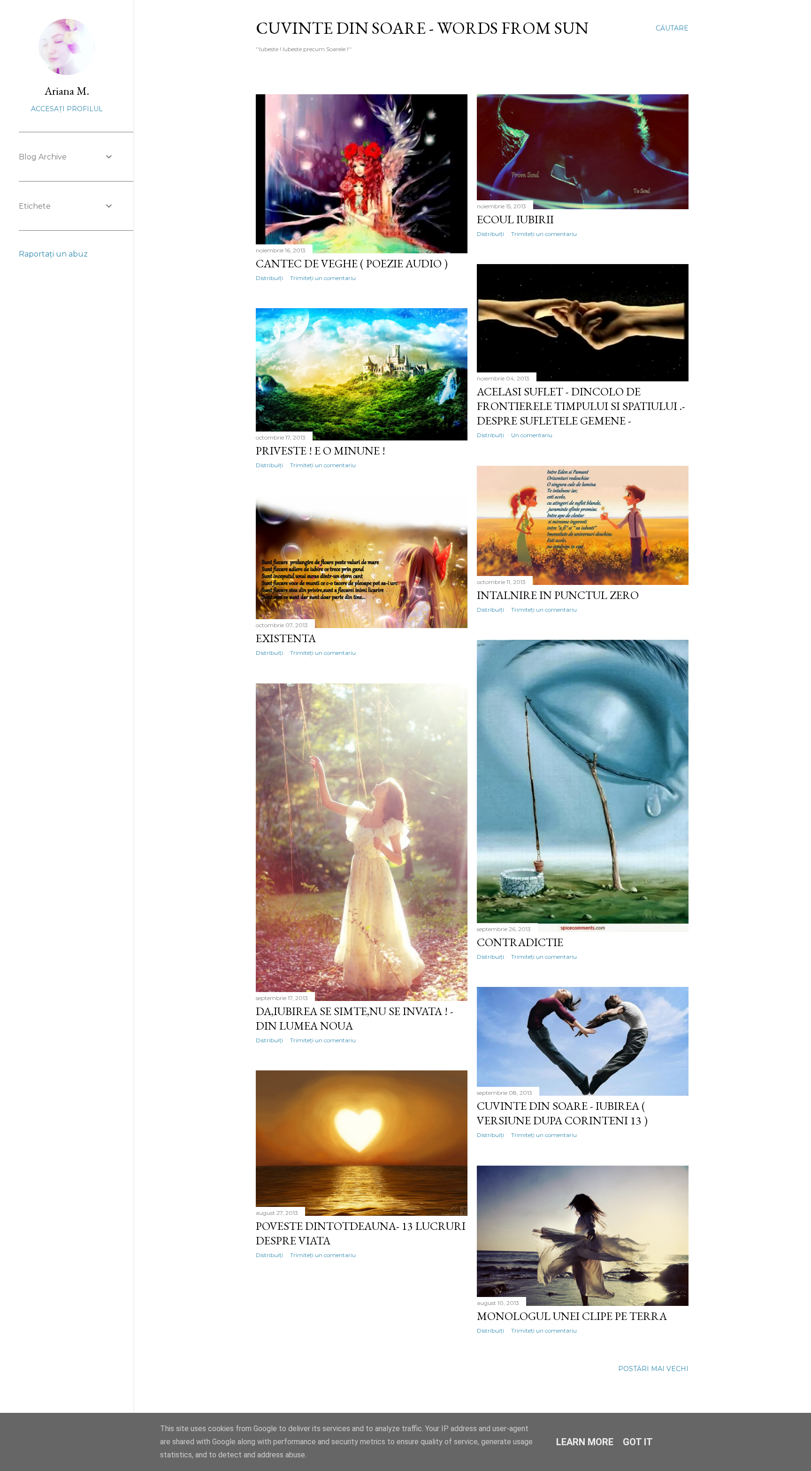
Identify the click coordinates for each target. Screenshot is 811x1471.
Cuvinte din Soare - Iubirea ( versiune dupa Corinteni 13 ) (562, 1113)
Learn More (584, 1442)
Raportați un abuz (53, 254)
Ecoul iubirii (515, 219)
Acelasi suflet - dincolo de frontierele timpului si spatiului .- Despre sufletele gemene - (581, 406)
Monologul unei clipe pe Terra (572, 1316)
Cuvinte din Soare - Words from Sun (422, 28)
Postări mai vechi (653, 1369)
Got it (638, 1442)
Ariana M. (67, 90)
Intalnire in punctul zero (558, 595)
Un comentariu (531, 435)
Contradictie (520, 942)
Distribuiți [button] (269, 277)
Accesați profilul (67, 109)
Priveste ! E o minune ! (320, 450)
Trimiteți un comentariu (323, 277)
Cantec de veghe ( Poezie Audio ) (352, 263)
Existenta (286, 638)
